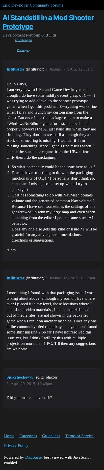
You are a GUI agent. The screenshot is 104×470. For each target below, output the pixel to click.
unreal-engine (23, 40)
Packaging (23, 50)
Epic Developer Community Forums (33, 5)
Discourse (33, 457)
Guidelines (51, 436)
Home (9, 436)
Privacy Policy (16, 445)
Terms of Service (79, 436)
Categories (28, 436)
